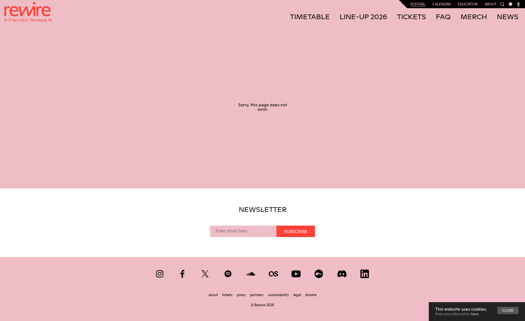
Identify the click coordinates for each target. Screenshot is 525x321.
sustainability (279, 294)
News (507, 17)
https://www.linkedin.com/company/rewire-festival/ (365, 273)
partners (257, 294)
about (214, 294)
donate (310, 294)
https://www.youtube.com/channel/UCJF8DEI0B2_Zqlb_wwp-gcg (296, 273)
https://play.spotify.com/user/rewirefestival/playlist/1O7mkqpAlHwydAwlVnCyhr (228, 273)
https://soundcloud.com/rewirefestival (251, 273)
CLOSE (508, 310)
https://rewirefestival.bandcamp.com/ (319, 273)
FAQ (443, 17)
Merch (473, 17)
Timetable (310, 17)
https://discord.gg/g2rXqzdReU (342, 273)
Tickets (411, 17)
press (241, 294)
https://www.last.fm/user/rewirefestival (274, 273)
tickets (227, 294)
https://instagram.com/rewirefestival (160, 273)
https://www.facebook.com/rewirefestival (183, 273)
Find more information (457, 313)
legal (297, 294)
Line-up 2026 (363, 17)
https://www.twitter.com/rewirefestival (205, 273)
